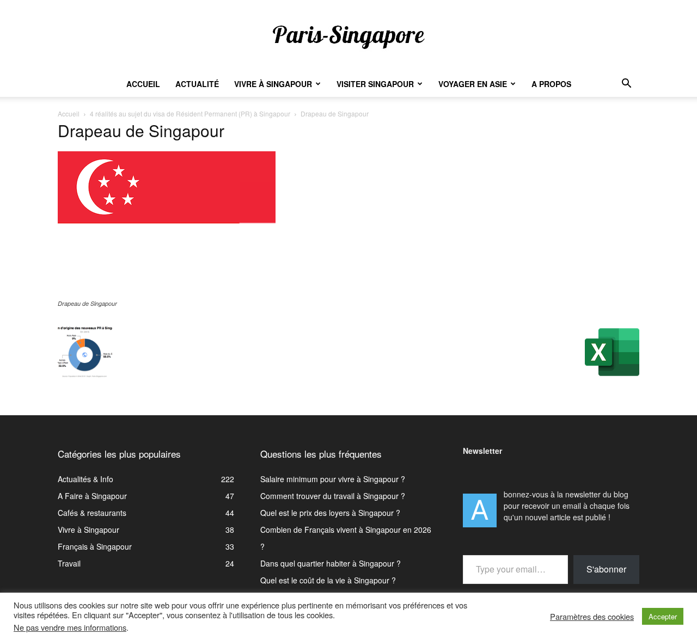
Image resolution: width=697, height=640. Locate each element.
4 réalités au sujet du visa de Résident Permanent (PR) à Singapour (190, 113)
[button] (626, 84)
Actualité (197, 83)
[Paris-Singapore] (348, 36)
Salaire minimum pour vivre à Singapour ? (332, 478)
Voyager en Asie (472, 83)
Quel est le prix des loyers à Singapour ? (330, 512)
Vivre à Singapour (273, 83)
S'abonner (606, 569)
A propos (551, 83)
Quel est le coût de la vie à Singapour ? (328, 580)
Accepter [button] (663, 616)
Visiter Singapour (375, 83)
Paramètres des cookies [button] (592, 616)
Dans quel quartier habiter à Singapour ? (330, 563)
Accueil (143, 83)
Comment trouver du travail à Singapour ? (332, 495)
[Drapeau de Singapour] (167, 292)
